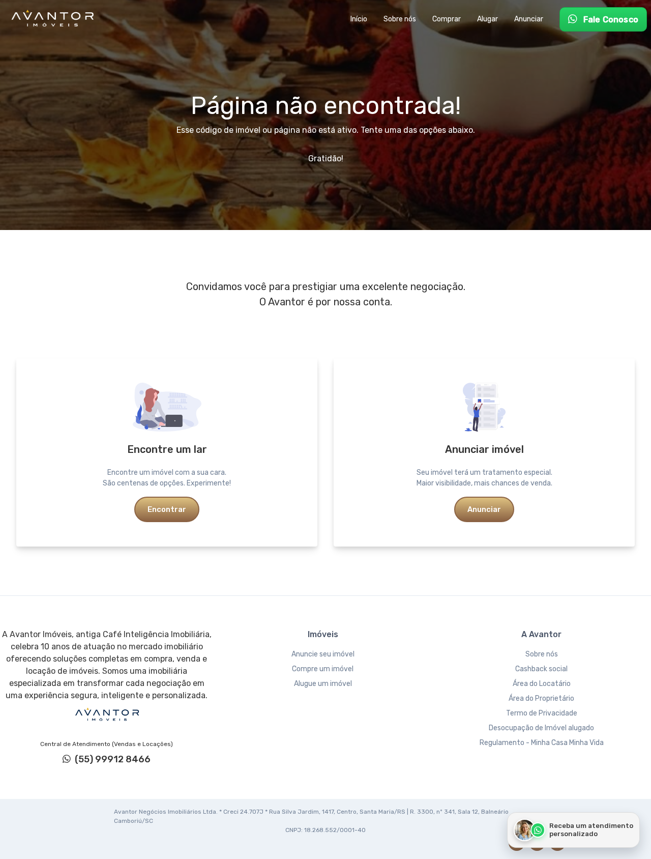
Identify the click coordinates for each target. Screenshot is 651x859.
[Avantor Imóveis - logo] (54, 19)
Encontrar (166, 509)
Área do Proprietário (541, 698)
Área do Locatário (542, 683)
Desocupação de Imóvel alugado (541, 728)
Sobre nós (541, 654)
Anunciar (484, 509)
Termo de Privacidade (541, 713)
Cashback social (541, 669)
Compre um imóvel (322, 669)
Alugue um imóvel (323, 683)
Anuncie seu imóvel (322, 654)
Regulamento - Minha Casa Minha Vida (542, 742)
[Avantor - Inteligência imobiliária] (107, 714)
